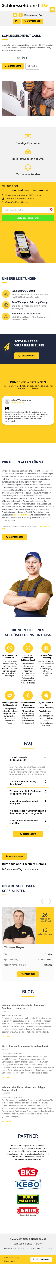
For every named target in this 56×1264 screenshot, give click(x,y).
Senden (28, 667)
